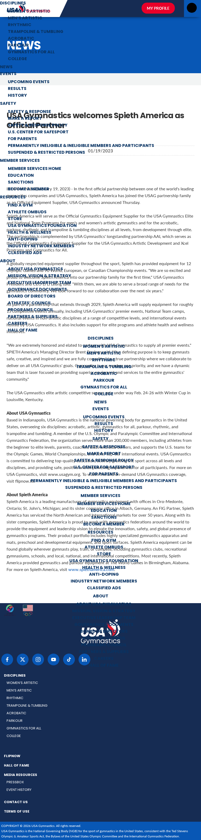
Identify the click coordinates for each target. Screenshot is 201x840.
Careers (17, 323)
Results (17, 88)
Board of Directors (31, 296)
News (6, 67)
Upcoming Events (28, 82)
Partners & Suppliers (33, 316)
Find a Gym (20, 205)
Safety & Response (29, 111)
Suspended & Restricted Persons (46, 152)
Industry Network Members (41, 246)
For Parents (22, 139)
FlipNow (12, 756)
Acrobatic (21, 38)
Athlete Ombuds (27, 212)
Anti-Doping (23, 239)
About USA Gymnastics (35, 269)
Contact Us (16, 802)
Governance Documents (37, 289)
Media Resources (20, 775)
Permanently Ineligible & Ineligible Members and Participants (81, 145)
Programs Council (30, 310)
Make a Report (25, 118)
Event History (19, 789)
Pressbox (15, 782)
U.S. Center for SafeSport (38, 132)
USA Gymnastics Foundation (42, 225)
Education (21, 175)
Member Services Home (34, 168)
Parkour (18, 45)
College (17, 59)
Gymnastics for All (31, 52)
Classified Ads (25, 253)
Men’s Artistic (25, 18)
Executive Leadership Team (39, 282)
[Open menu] (191, 9)
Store (15, 219)
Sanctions (21, 182)
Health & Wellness (29, 232)
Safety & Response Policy (38, 125)
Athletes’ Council (29, 303)
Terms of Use (16, 812)
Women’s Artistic (29, 11)
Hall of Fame (22, 330)
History (17, 95)
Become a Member (28, 189)
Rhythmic (19, 25)
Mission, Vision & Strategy (39, 276)
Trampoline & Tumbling (35, 31)
